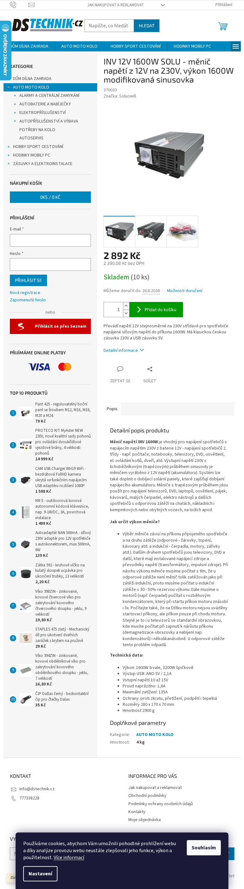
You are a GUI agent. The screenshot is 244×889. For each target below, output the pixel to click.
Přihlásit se (28, 280)
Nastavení (40, 873)
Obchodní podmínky (147, 795)
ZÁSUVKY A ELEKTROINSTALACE (42, 164)
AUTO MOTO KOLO (31, 87)
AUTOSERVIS (31, 138)
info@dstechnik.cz (37, 789)
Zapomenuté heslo (28, 300)
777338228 (29, 798)
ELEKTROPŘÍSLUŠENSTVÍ (42, 113)
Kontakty (137, 812)
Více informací (69, 857)
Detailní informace (121, 350)
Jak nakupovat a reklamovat (115, 5)
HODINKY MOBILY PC (31, 155)
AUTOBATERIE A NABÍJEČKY (45, 104)
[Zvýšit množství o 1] (126, 306)
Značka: (120, 96)
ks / (50, 197)
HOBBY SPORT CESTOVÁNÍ (38, 147)
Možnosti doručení (184, 291)
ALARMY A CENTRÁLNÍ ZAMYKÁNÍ (49, 95)
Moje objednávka (144, 820)
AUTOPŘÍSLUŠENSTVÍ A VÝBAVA (48, 121)
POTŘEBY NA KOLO (37, 130)
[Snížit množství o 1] (126, 313)
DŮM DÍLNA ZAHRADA (32, 79)
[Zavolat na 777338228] (19, 5)
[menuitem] (29, 46)
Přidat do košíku (160, 309)
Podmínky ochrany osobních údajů (160, 804)
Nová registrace (25, 293)
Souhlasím (204, 847)
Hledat (146, 25)
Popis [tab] (112, 409)
